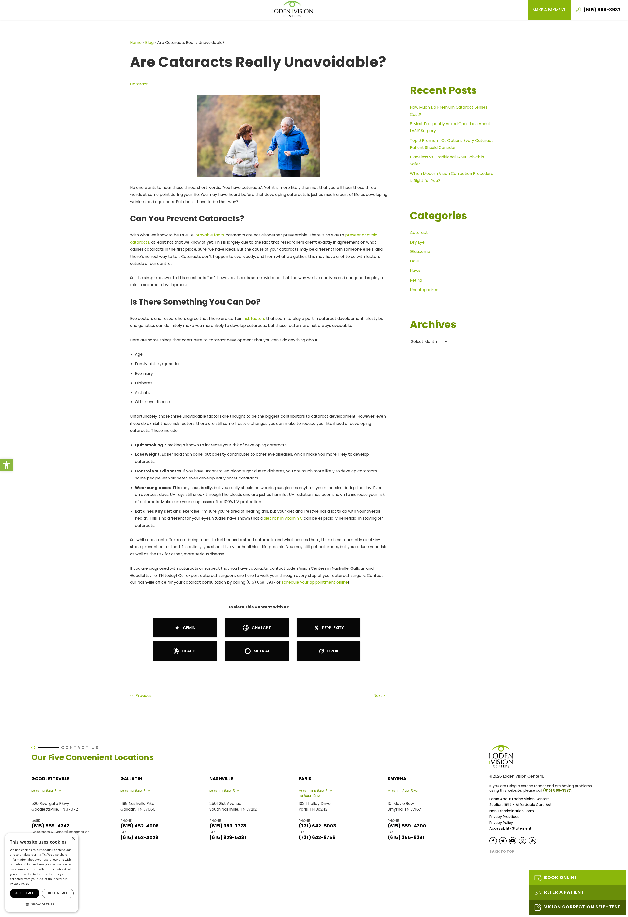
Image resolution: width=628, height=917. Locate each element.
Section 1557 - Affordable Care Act (520, 804)
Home (136, 42)
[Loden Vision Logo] (504, 756)
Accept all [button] (24, 893)
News (415, 270)
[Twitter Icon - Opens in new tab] (503, 840)
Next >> (380, 695)
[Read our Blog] (532, 840)
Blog (149, 42)
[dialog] (41, 872)
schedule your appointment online (315, 582)
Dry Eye (417, 242)
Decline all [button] (58, 893)
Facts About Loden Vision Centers (519, 799)
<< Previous (141, 695)
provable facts (209, 235)
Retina (416, 280)
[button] (6, 465)
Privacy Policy (501, 822)
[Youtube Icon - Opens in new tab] (512, 840)
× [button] (73, 838)
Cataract (139, 84)
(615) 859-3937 (557, 790)
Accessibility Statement (510, 828)
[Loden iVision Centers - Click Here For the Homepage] (292, 9)
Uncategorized (424, 290)
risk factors (254, 318)
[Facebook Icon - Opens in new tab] (493, 840)
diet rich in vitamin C (283, 518)
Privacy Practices (504, 816)
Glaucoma (420, 251)
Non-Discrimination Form (511, 811)
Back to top (501, 851)
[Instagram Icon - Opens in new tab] (522, 840)
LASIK (415, 261)
